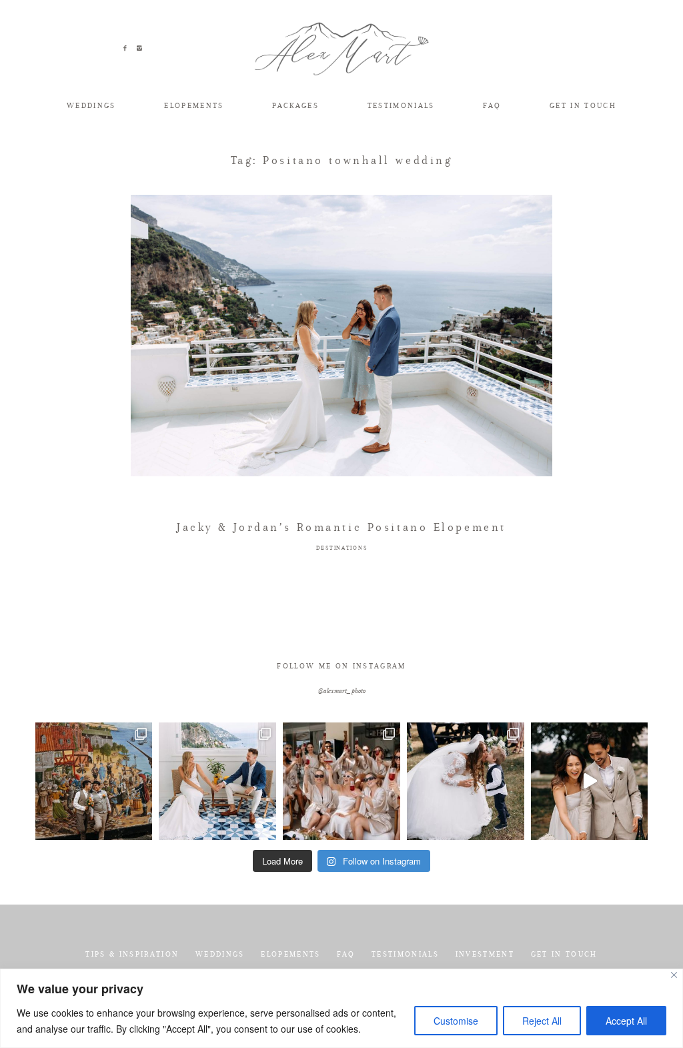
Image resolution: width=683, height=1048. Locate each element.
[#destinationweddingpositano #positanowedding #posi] (217, 781)
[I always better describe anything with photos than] (341, 781)
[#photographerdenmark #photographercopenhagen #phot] (589, 781)
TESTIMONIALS (401, 105)
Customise (456, 1020)
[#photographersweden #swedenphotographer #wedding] (465, 781)
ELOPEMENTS (193, 105)
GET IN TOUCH (583, 105)
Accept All (626, 1020)
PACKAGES (295, 105)
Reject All (542, 1020)
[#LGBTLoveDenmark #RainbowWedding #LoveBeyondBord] (94, 781)
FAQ (492, 105)
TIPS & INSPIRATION (132, 954)
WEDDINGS (91, 105)
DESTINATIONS (341, 548)
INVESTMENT (485, 954)
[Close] (674, 975)
